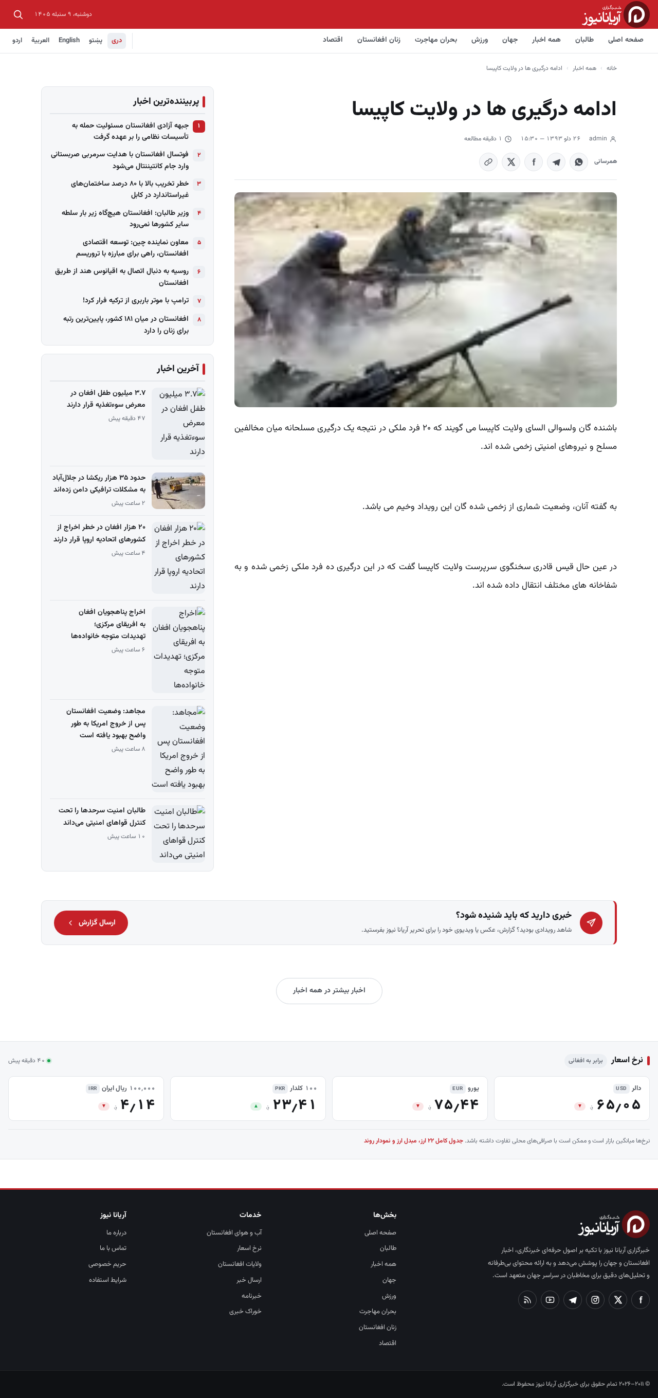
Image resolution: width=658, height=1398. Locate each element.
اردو (17, 40)
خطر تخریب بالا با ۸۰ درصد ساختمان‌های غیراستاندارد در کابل (130, 189)
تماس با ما (113, 1248)
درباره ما (116, 1233)
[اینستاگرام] (595, 1300)
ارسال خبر (249, 1280)
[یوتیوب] (550, 1300)
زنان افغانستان (378, 40)
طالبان (584, 40)
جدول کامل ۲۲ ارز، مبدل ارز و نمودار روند (413, 1141)
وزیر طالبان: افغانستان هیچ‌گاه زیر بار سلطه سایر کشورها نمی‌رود (125, 219)
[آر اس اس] (527, 1300)
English (69, 40)
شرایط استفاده (107, 1280)
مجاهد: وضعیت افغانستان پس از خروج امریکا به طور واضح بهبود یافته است (105, 723)
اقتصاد (333, 40)
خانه (612, 68)
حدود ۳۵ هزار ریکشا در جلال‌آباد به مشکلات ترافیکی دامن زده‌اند (98, 484)
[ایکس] (618, 1300)
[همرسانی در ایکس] (511, 162)
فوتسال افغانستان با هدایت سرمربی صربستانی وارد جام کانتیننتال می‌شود (120, 160)
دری (117, 40)
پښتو (95, 40)
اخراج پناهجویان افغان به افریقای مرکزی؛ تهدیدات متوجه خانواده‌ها (108, 624)
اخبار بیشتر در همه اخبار (329, 990)
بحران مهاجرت (436, 40)
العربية (40, 40)
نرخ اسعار (249, 1248)
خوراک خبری (245, 1311)
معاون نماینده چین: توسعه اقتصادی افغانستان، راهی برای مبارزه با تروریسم (132, 248)
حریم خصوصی (107, 1264)
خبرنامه (252, 1296)
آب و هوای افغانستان (234, 1233)
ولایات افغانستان (240, 1264)
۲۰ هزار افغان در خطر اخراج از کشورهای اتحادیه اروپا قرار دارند (99, 533)
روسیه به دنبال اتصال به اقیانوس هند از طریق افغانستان (122, 277)
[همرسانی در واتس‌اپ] (579, 162)
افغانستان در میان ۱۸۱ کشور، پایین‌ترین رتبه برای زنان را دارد (126, 325)
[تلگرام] (572, 1300)
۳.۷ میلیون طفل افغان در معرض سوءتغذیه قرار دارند (106, 399)
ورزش (479, 40)
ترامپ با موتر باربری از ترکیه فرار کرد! (136, 300)
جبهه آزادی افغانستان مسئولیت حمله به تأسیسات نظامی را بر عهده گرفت (130, 131)
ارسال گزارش (97, 923)
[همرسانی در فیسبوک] (533, 162)
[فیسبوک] (640, 1300)
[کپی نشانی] (488, 162)
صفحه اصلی (626, 40)
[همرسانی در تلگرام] (556, 162)
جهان (510, 40)
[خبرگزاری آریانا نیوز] (616, 14)
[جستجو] (18, 14)
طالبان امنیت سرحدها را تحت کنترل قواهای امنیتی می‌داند (102, 816)
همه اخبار (546, 40)
